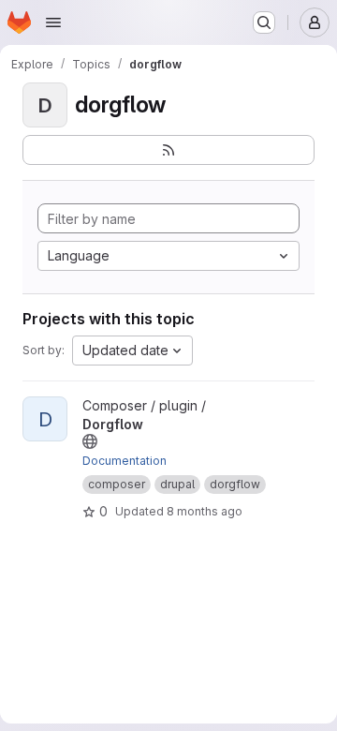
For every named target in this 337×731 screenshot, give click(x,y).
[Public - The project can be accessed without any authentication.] (89, 441)
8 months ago (204, 511)
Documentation (124, 461)
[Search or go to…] (264, 22)
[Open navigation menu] (53, 22)
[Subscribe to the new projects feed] (168, 150)
